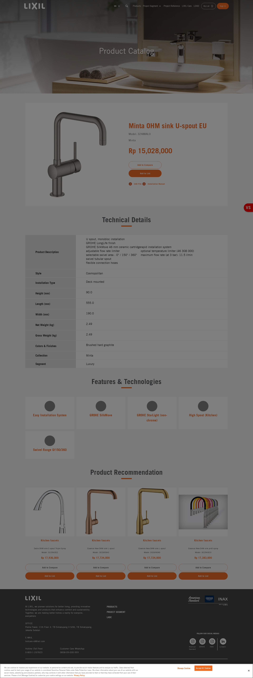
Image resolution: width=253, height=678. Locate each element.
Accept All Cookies (203, 668)
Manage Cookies (183, 668)
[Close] (249, 671)
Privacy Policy (79, 675)
